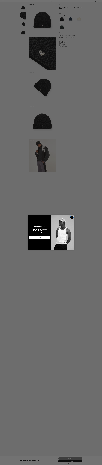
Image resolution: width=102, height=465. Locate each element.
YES (39, 237)
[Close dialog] (72, 217)
